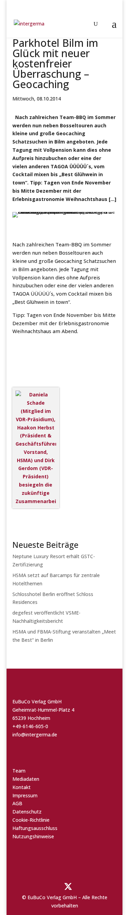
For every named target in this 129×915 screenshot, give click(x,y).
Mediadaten (25, 779)
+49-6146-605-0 (30, 726)
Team (18, 770)
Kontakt (21, 787)
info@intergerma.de (34, 734)
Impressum (24, 795)
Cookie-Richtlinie (31, 820)
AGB (17, 803)
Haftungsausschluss (34, 828)
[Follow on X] (68, 886)
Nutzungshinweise (33, 836)
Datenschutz (27, 811)
